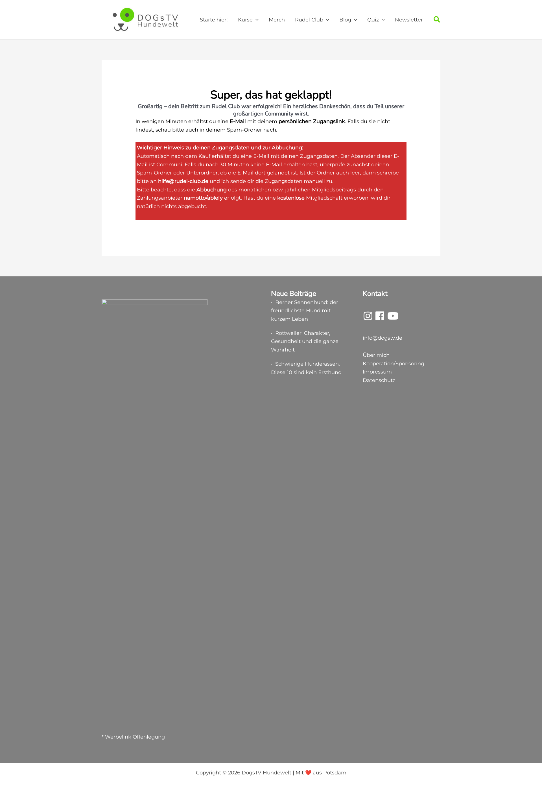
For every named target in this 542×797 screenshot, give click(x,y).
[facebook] (380, 318)
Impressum (377, 372)
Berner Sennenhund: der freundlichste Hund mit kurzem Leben (304, 310)
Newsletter (409, 20)
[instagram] (368, 318)
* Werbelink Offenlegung (133, 737)
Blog (345, 20)
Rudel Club (309, 20)
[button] (256, 20)
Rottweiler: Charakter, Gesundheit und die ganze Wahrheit (304, 341)
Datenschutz (379, 380)
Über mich (376, 355)
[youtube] (392, 318)
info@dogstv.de (382, 338)
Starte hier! (214, 20)
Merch (277, 20)
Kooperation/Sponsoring (393, 364)
